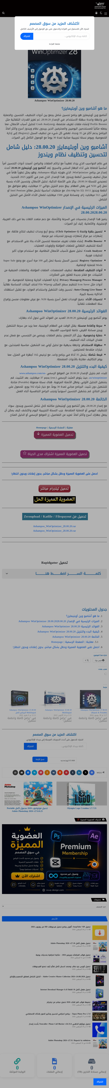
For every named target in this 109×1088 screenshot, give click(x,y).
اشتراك (27, 36)
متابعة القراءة (54, 44)
